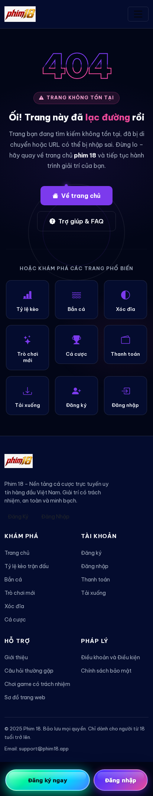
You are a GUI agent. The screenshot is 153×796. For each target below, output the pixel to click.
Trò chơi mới (19, 593)
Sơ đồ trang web (24, 697)
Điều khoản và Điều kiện (110, 657)
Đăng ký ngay (47, 780)
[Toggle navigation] (138, 14)
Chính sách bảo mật (106, 670)
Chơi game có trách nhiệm (37, 684)
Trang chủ (16, 553)
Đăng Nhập (55, 516)
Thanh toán (95, 579)
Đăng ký (91, 553)
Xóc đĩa (14, 606)
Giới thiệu (16, 657)
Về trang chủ (81, 195)
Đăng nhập (94, 566)
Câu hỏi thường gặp (28, 670)
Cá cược (15, 619)
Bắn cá (13, 579)
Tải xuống (93, 593)
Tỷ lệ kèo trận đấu (26, 566)
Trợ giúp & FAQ (81, 221)
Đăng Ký (18, 516)
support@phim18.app (44, 749)
